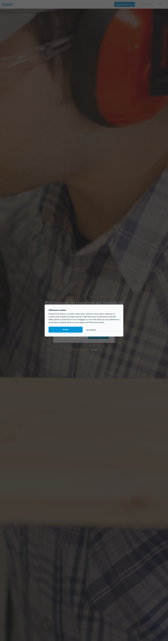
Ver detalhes (91, 329)
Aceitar (65, 329)
